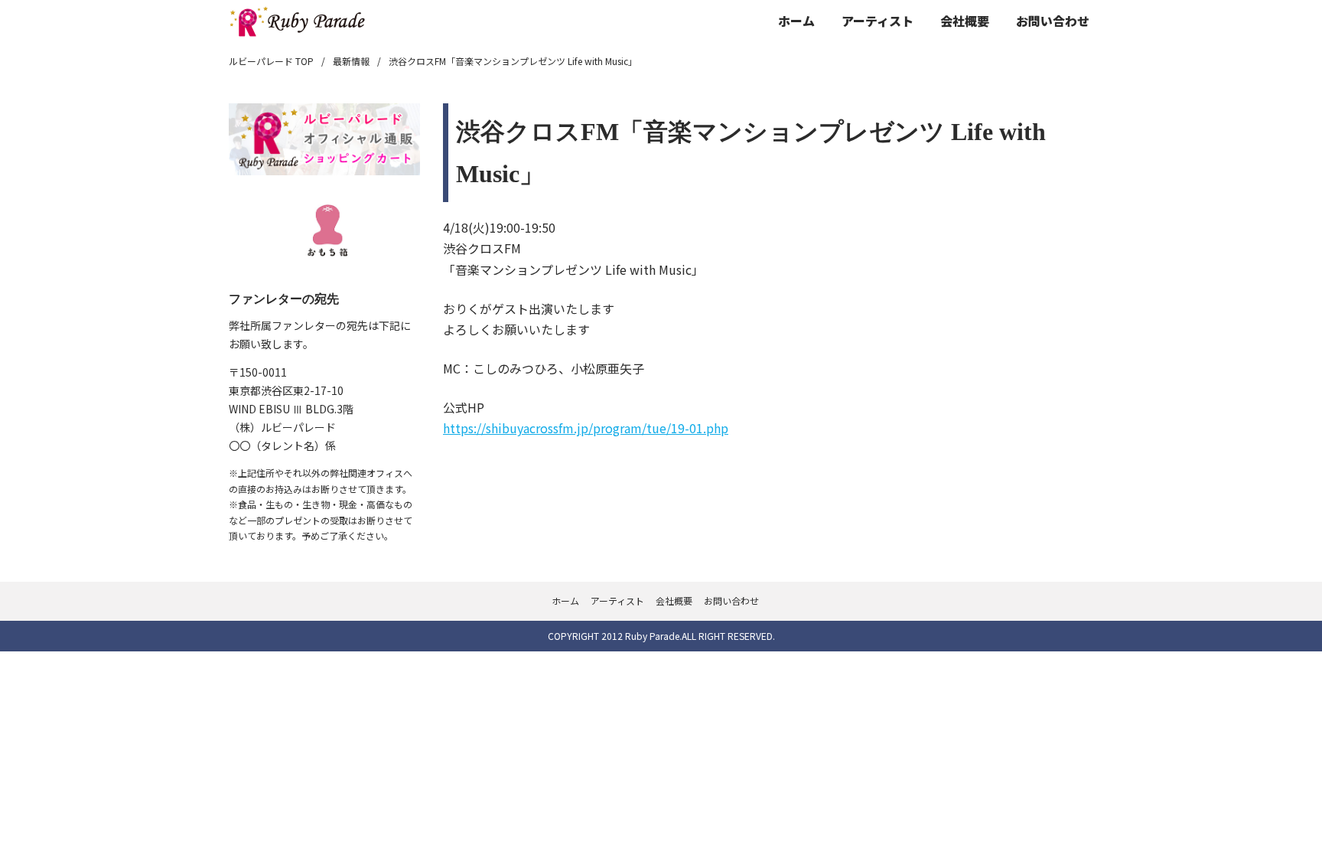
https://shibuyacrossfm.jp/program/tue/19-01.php (585, 428)
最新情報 (351, 60)
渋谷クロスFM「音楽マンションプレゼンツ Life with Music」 (513, 60)
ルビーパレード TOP (271, 60)
